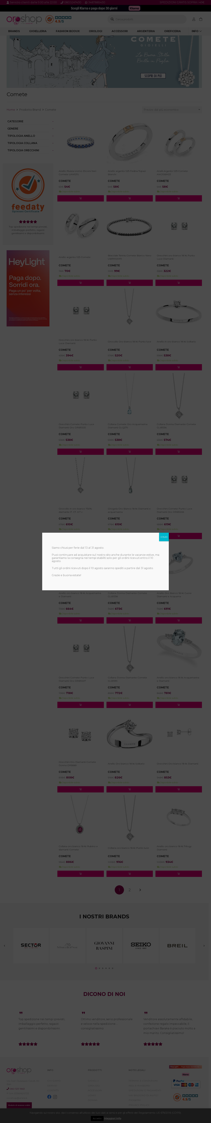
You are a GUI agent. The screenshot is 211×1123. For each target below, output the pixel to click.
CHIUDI (163, 537)
